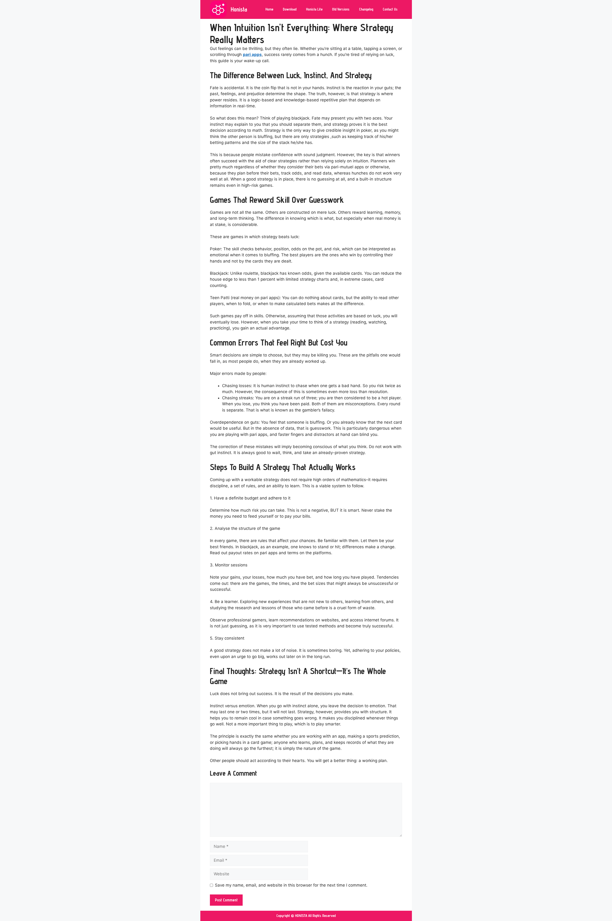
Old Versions (341, 9)
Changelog (366, 9)
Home (269, 9)
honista (239, 9)
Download (289, 9)
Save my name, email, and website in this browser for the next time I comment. (291, 885)
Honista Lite (314, 9)
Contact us (390, 9)
